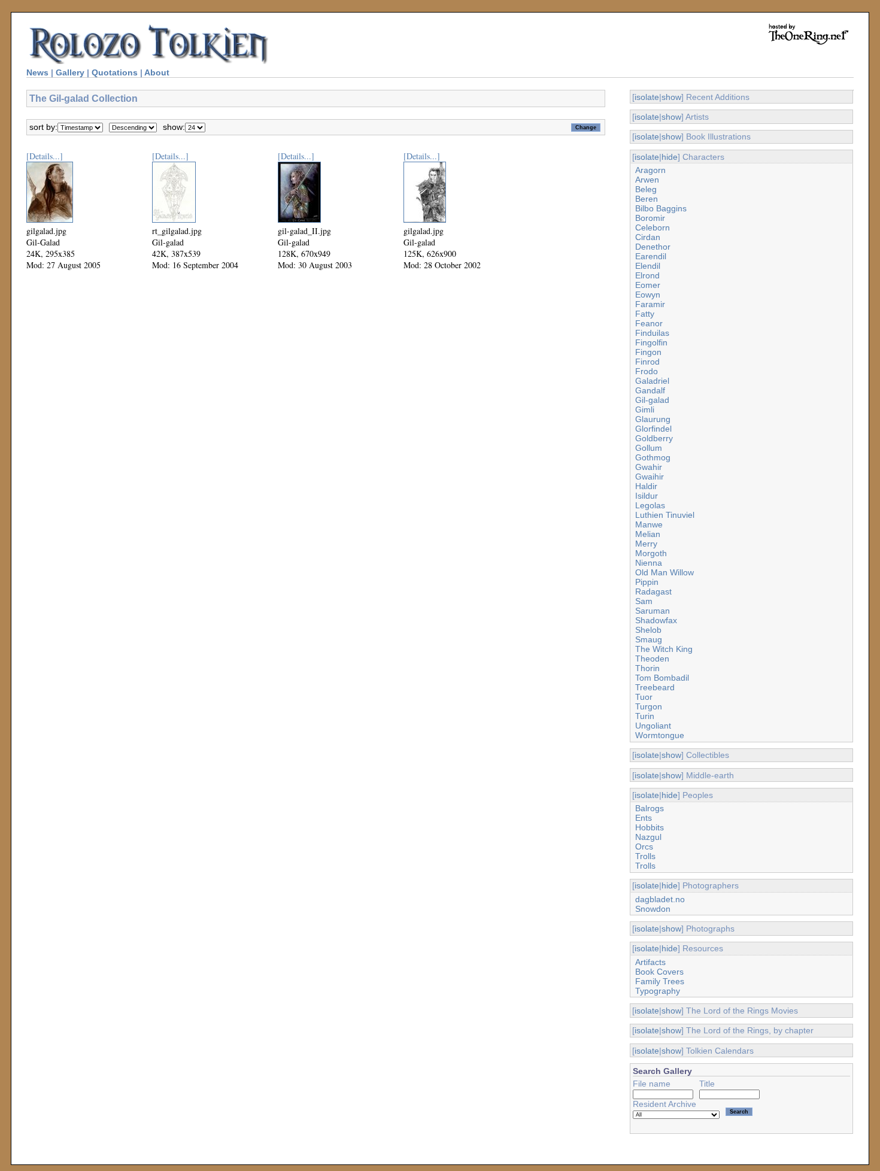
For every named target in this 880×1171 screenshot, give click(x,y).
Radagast (653, 591)
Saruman (652, 610)
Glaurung (652, 419)
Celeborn (652, 227)
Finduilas (652, 333)
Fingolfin (651, 342)
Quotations (115, 72)
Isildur (646, 495)
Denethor (652, 246)
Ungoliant (653, 725)
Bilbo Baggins (661, 208)
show (671, 97)
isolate (647, 97)
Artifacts (650, 962)
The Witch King (664, 649)
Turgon (648, 706)
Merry (646, 543)
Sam (644, 601)
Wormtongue (659, 735)
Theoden (652, 658)
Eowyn (647, 294)
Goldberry (654, 438)
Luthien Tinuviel (664, 515)
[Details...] (44, 156)
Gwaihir (649, 476)
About (156, 72)
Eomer (647, 285)
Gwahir (648, 467)
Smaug (648, 639)
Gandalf (650, 390)
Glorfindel (653, 428)
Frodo (646, 371)
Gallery (70, 72)
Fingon (648, 352)
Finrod (647, 361)
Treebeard (655, 687)
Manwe (649, 524)
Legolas (650, 505)
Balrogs (649, 808)
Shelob (648, 630)
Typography (657, 991)
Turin (644, 716)
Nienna (648, 563)
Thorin (647, 668)
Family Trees (659, 981)
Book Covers (659, 971)
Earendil (650, 256)
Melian (647, 534)
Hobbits (649, 827)
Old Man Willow (664, 572)
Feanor (649, 323)
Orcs (644, 846)
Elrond (647, 275)
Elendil (647, 266)
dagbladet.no (660, 899)
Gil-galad (652, 400)
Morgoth (651, 553)
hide (669, 157)
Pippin (647, 582)
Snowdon (652, 909)
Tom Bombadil (662, 677)
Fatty (644, 313)
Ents (643, 818)
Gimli (644, 409)
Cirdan (647, 237)
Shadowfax (656, 620)
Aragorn (650, 170)
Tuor (644, 697)
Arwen (647, 179)
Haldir (646, 486)
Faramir (650, 304)
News (37, 72)
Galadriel (652, 381)
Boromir (650, 218)
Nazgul (648, 837)
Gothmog (652, 457)
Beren (646, 199)
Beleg (646, 189)
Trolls (645, 856)
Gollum (648, 448)
